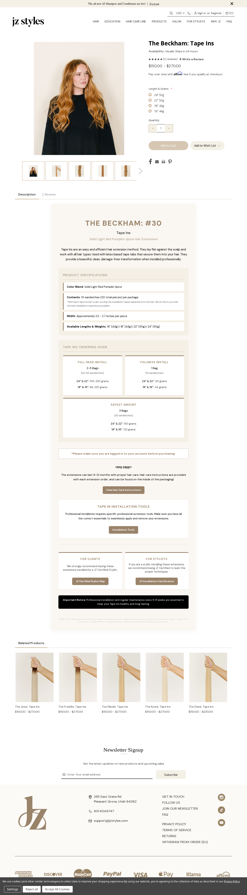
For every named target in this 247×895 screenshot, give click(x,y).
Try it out (154, 3)
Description (27, 194)
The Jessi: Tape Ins (27, 707)
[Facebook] (150, 162)
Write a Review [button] (193, 59)
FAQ (229, 21)
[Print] (163, 162)
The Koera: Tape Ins (158, 707)
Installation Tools (123, 529)
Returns (169, 836)
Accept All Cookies (57, 889)
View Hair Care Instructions (123, 490)
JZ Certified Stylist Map (90, 581)
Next (140, 171)
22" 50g (159, 100)
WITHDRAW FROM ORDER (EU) (185, 842)
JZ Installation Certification (156, 581)
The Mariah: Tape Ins (115, 707)
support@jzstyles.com (111, 821)
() (230, 13)
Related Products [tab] (31, 643)
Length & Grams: (160, 88)
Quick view (34, 674)
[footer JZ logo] (33, 812)
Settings (12, 889)
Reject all (32, 889)
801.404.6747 (104, 811)
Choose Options (35, 681)
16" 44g (159, 111)
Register (216, 13)
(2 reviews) (170, 59)
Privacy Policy (174, 824)
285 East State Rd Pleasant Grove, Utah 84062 (115, 799)
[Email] (157, 162)
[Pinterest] (170, 162)
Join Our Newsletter (180, 808)
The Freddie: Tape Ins (72, 707)
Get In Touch (173, 796)
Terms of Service (176, 830)
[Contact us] (171, 13)
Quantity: (154, 120)
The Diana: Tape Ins (201, 707)
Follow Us (171, 802)
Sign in (201, 13)
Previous (17, 171)
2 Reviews (49, 194)
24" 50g (159, 95)
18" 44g (159, 106)
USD (179, 13)
